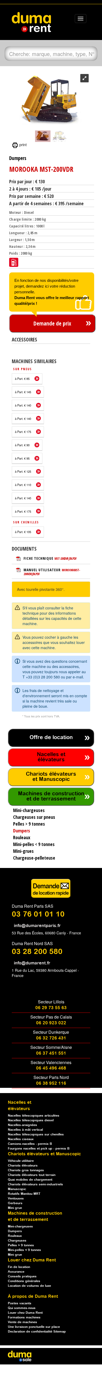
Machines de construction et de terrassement (51, 796)
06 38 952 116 (51, 1083)
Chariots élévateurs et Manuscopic (51, 776)
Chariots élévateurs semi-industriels (35, 1184)
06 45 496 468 (51, 1068)
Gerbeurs (15, 1203)
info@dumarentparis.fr (37, 926)
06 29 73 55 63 (51, 1008)
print (22, 144)
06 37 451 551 (51, 1053)
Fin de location (19, 1267)
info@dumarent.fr (32, 963)
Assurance (16, 1271)
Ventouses (16, 1198)
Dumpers (15, 1231)
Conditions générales (24, 1281)
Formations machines (24, 1317)
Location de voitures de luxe (29, 1286)
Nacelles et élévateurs (51, 757)
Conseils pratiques (22, 1276)
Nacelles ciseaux (20, 1139)
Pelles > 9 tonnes (21, 1245)
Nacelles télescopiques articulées (33, 1115)
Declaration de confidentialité (30, 1331)
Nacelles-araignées (22, 1125)
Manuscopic (17, 1189)
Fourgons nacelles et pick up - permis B (39, 1148)
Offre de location (51, 737)
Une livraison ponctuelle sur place (34, 1327)
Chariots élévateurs (23, 1165)
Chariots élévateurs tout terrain (31, 1175)
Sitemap (59, 1331)
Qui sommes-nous (22, 1308)
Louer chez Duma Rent (25, 1313)
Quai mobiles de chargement (30, 1179)
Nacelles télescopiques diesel (31, 1120)
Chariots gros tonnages (26, 1170)
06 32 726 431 (51, 1038)
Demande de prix (52, 323)
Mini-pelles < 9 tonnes (24, 1250)
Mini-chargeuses (20, 1226)
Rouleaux (15, 1236)
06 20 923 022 (51, 1023)
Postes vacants (19, 1303)
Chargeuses (17, 1240)
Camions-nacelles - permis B (30, 1144)
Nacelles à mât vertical (25, 1129)
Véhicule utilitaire (21, 1161)
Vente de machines (22, 1322)
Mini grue (15, 1208)
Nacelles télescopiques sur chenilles (36, 1134)
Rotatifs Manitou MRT (24, 1194)
